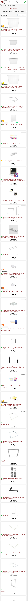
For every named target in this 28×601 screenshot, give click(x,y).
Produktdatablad (4, 122)
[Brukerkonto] (17, 2)
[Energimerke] (4, 26)
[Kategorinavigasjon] (20, 2)
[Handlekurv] (24, 2)
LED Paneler (12, 5)
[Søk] (9, 2)
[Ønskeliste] (13, 2)
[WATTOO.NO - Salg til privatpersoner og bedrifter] (3, 2)
